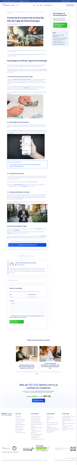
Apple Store (39, 228)
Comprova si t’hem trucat (51, 427)
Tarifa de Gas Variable (19, 429)
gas (8, 237)
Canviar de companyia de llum (52, 422)
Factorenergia (51, 413)
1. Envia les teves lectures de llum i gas (60, 38)
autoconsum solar (18, 184)
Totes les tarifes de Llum (20, 421)
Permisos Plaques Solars (36, 421)
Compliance (45, 460)
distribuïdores (26, 87)
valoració (9, 233)
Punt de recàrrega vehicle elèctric (37, 439)
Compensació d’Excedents (36, 430)
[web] (17, 265)
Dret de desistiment (32, 460)
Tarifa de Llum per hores (20, 419)
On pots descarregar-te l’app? (58, 44)
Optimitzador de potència (20, 424)
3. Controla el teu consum (57, 41)
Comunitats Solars (34, 437)
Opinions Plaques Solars (35, 419)
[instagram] (19, 265)
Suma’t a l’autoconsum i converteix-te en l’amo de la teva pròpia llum (24, 164)
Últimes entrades (30, 256)
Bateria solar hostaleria (35, 435)
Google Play (17, 230)
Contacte (48, 426)
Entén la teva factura (19, 426)
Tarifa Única (17, 417)
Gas (37, 5)
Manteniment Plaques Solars (36, 422)
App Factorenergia (50, 417)
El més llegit (65, 413)
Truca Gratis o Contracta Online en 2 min (27, 245)
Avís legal (57, 460)
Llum (34, 5)
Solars (41, 5)
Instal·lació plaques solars (36, 416)
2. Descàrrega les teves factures (59, 39)
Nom (10, 294)
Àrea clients (71, 5)
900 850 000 (26, 1)
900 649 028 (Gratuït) (14, 1)
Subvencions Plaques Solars (36, 424)
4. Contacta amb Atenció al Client (59, 42)
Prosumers (33, 429)
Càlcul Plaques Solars (35, 417)
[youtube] (23, 265)
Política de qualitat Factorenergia (53, 429)
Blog (47, 421)
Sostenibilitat (35, 413)
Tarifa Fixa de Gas (18, 427)
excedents (24, 186)
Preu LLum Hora (18, 422)
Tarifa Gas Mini (18, 430)
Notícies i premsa (4, 460)
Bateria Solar (33, 432)
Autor (22, 256)
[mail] (15, 265)
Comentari (12, 300)
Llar (17, 5)
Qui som (48, 419)
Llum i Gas (18, 413)
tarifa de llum (43, 236)
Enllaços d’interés (23, 460)
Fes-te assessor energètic (52, 424)
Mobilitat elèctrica (48, 5)
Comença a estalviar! (38, 400)
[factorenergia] (8, 5)
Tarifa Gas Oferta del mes (20, 432)
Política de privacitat (72, 460)
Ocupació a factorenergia (14, 460)
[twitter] (22, 265)
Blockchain (33, 426)
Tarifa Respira (18, 416)
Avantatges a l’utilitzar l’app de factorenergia (58, 36)
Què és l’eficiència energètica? (16, 166)
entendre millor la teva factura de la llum (21, 79)
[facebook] (18, 265)
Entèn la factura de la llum (12, 24)
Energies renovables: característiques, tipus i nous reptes (68, 420)
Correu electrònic (32, 294)
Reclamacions (39, 460)
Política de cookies (63, 460)
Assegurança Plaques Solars (36, 427)
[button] (36, 373)
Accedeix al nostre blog (65, 1)
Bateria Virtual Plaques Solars (37, 434)
